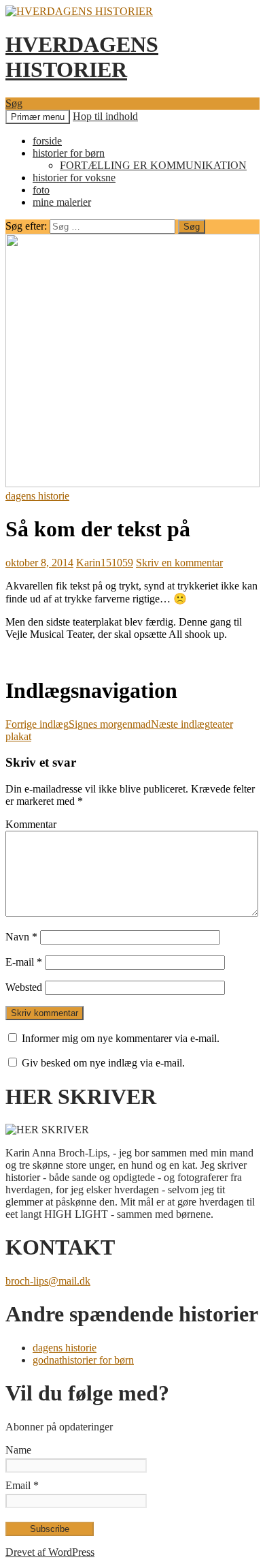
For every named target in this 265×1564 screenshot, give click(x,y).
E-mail (23, 962)
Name (18, 1450)
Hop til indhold (105, 116)
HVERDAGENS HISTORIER (81, 57)
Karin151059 (104, 562)
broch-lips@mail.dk (47, 1281)
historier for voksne (74, 177)
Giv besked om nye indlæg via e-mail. (103, 1063)
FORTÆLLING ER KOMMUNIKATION (153, 165)
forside (47, 141)
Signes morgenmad (78, 724)
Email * (22, 1485)
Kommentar (30, 824)
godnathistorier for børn (83, 1360)
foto (41, 190)
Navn (21, 936)
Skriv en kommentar (179, 562)
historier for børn (69, 153)
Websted (23, 987)
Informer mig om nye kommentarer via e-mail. (120, 1038)
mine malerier (62, 202)
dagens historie (37, 496)
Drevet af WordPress (49, 1552)
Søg (13, 103)
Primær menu (38, 117)
